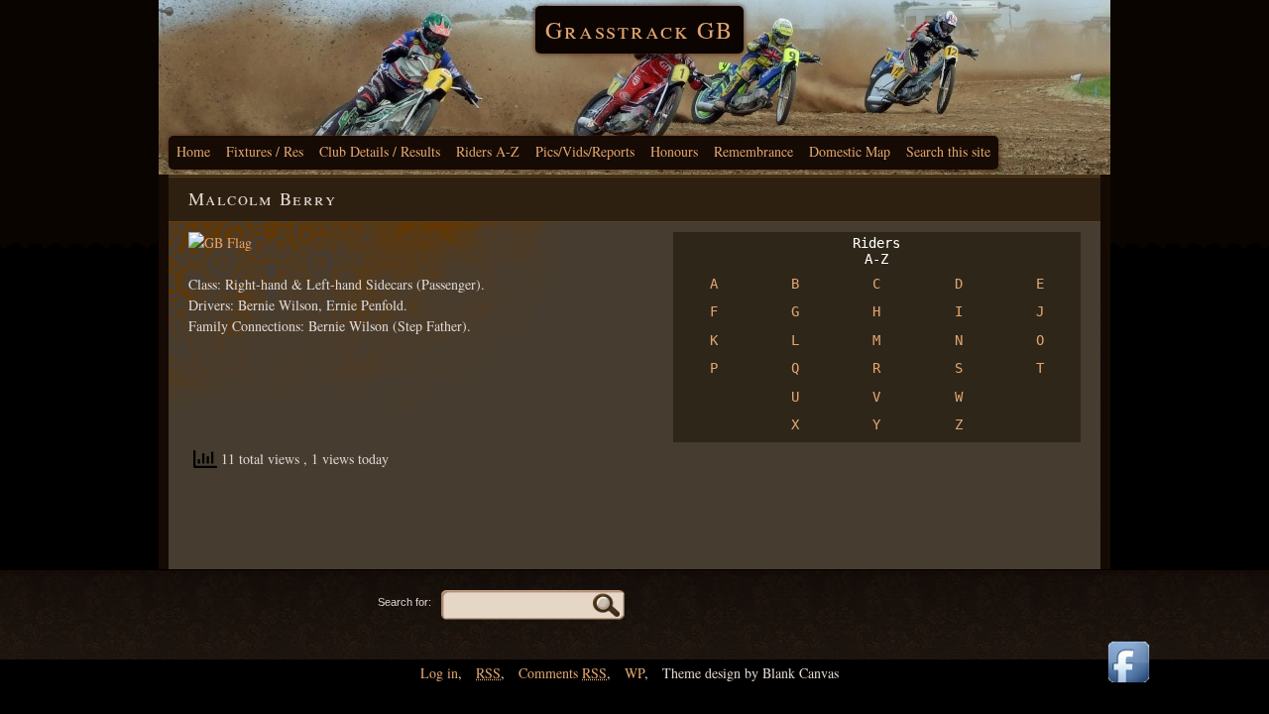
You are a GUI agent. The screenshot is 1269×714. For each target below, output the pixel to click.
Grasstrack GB (639, 30)
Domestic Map (849, 151)
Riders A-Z (487, 151)
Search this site (948, 151)
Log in (439, 672)
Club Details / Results (379, 151)
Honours (674, 151)
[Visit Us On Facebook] (1128, 683)
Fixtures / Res (264, 151)
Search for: (404, 602)
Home (193, 151)
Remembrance (753, 151)
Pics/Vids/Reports (584, 151)
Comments (563, 672)
